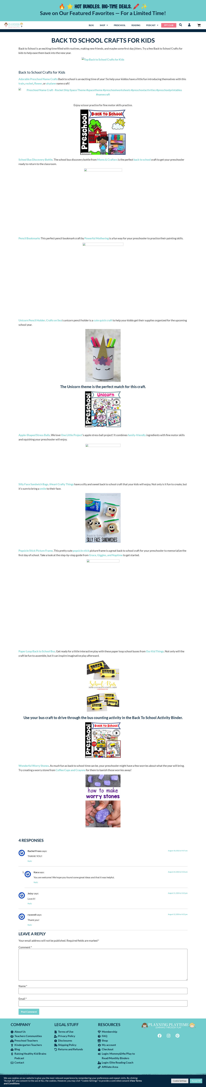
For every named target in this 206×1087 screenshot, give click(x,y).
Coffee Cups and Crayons (71, 770)
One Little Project (71, 435)
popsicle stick (81, 550)
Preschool (119, 25)
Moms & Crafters (107, 159)
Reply (30, 861)
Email (23, 998)
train (21, 83)
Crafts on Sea (54, 320)
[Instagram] (169, 1035)
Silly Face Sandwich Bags (33, 484)
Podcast (150, 25)
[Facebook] (160, 1035)
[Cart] (199, 25)
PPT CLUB (168, 25)
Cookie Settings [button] (180, 1081)
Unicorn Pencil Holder (32, 320)
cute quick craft (102, 320)
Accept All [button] (196, 1081)
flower (38, 83)
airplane (51, 83)
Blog (91, 25)
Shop (102, 25)
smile (43, 488)
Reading (136, 25)
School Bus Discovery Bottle (36, 159)
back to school (142, 159)
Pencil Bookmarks (29, 238)
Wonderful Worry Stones (34, 765)
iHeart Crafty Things (61, 484)
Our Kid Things (155, 651)
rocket (29, 83)
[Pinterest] (177, 1035)
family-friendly (137, 435)
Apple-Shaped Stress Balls (34, 435)
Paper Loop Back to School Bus (37, 651)
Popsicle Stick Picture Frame (36, 550)
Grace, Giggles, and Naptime (106, 555)
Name (23, 986)
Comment (25, 947)
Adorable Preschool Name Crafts (38, 79)
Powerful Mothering (96, 238)
